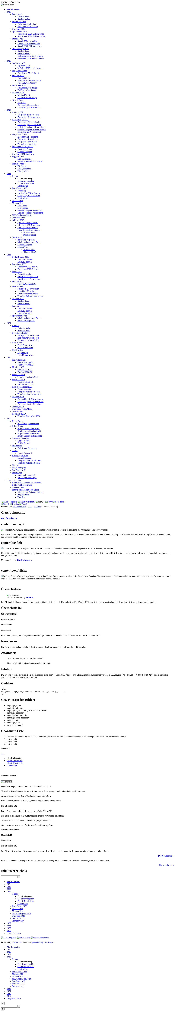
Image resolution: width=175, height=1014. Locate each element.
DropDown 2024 (19, 134)
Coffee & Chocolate (20, 438)
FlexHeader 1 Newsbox (28, 276)
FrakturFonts (17, 286)
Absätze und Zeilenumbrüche (30, 492)
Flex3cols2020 (18, 379)
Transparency (18, 237)
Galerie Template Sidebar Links (31, 127)
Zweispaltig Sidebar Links (29, 122)
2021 (9, 323)
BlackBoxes (17, 343)
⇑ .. (3, 753)
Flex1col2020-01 (25, 370)
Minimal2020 (18, 396)
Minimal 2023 (18, 203)
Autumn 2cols (24, 330)
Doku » (29, 597)
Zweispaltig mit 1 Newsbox (29, 404)
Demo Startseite (24, 274)
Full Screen (17, 445)
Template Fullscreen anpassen (30, 296)
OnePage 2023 (18, 218)
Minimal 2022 (18, 298)
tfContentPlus (29, 232)
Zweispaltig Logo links (27, 139)
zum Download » (9, 518)
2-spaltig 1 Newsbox (26, 291)
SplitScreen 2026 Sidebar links (31, 34)
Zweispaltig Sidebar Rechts (29, 124)
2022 (9, 254)
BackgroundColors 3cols (28, 338)
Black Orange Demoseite (28, 423)
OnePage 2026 (18, 29)
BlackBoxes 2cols (25, 347)
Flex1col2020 (18, 367)
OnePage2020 (18, 406)
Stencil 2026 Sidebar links (29, 43)
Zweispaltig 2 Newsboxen (29, 117)
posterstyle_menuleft (26, 475)
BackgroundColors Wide (28, 340)
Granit (15, 450)
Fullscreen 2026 (19, 21)
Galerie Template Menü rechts (30, 213)
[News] (49, 502)
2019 (9, 419)
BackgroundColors (20, 333)
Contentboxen (18, 487)
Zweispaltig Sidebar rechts (29, 107)
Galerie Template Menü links (30, 210)
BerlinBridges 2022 (20, 257)
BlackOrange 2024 (20, 119)
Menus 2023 (17, 200)
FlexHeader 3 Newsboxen (29, 279)
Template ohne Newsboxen (29, 394)
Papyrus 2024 (18, 156)
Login (50, 942)
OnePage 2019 (18, 470)
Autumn (15, 325)
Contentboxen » (24, 560)
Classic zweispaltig (26, 181)
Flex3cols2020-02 (25, 384)
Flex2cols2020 (18, 374)
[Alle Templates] (9, 502)
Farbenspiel (17, 14)
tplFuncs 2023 (18, 220)
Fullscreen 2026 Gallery (28, 26)
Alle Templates (13, 9)
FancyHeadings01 (25, 362)
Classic (15, 176)
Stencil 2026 (17, 39)
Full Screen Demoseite (27, 448)
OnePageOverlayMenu (22, 409)
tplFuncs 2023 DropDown (29, 225)
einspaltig (22, 191)
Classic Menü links (26, 183)
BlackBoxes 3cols (25, 345)
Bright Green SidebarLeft (29, 428)
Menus (15, 465)
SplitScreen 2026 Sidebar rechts (31, 36)
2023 (9, 173)
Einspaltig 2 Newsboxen (28, 115)
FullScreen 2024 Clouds (22, 146)
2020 (9, 357)
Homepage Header (20, 455)
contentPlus (22, 247)
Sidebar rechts (24, 19)
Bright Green (17, 426)
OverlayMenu (18, 411)
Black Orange (18, 421)
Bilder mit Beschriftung (22, 485)
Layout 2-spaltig (25, 313)
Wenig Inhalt (23, 171)
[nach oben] (58, 502)
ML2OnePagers (19, 468)
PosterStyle (17, 472)
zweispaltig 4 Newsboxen (29, 195)
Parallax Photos (18, 164)
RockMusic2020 (19, 414)
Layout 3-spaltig (25, 262)
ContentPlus (23, 186)
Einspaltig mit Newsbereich (29, 132)
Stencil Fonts (17, 100)
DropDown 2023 (19, 188)
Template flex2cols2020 (28, 377)
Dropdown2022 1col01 (28, 267)
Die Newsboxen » (166, 856)
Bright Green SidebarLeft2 (29, 433)
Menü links (22, 205)
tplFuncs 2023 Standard (28, 222)
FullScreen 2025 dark (27, 90)
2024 (9, 110)
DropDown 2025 (19, 70)
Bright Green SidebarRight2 (30, 436)
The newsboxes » (166, 865)
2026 (9, 12)
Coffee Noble (23, 441)
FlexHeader (17, 271)
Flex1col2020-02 (25, 372)
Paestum (15, 306)
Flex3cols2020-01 (25, 382)
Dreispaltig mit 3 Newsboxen (30, 399)
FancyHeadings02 (25, 365)
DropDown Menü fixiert (28, 73)
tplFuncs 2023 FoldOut (28, 227)
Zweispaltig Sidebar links (28, 105)
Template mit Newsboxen (29, 392)
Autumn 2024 (18, 112)
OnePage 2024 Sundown (23, 154)
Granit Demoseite (25, 453)
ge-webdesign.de (39, 942)
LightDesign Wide (25, 355)
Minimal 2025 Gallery (27, 97)
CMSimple (16, 942)
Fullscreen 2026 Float (27, 24)
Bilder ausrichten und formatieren (26, 482)
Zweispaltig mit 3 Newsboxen (30, 401)
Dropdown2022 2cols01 (28, 269)
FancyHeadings (19, 360)
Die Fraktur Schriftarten (28, 294)
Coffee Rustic (23, 443)
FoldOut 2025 (18, 75)
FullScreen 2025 (19, 85)
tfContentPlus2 (29, 235)
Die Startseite (23, 166)
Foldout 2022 (18, 281)
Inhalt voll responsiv (26, 240)
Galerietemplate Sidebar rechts (31, 58)
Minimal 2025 (18, 93)
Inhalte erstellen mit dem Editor (25, 490)
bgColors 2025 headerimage (30, 68)
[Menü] (39, 502)
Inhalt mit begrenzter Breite (29, 242)
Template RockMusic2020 (29, 416)
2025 (9, 61)
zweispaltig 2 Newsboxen (29, 193)
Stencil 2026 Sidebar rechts (29, 46)
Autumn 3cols (24, 328)
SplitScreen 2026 (19, 31)
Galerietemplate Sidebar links (30, 56)
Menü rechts (23, 208)
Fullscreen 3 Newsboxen (28, 289)
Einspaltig (22, 102)
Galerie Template (25, 151)
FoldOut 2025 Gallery (27, 83)
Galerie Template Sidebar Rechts (32, 129)
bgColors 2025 (18, 63)
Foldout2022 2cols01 (27, 284)
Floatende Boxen (25, 149)
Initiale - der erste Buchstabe (30, 161)
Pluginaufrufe (23, 495)
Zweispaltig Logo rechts (28, 137)
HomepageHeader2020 (22, 387)
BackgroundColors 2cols (28, 335)
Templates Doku (14, 480)
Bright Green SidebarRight (29, 431)
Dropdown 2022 (19, 264)
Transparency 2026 (20, 48)
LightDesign (17, 350)
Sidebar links (23, 17)
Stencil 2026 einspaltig (27, 41)
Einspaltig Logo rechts (27, 142)
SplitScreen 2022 (19, 316)
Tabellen (21, 497)
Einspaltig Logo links (27, 144)
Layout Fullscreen (25, 259)
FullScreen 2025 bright (27, 88)
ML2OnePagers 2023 (21, 215)
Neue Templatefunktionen (29, 230)
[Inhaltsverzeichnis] (26, 502)
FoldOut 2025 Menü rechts (29, 80)
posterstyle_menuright (27, 477)
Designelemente (24, 159)
